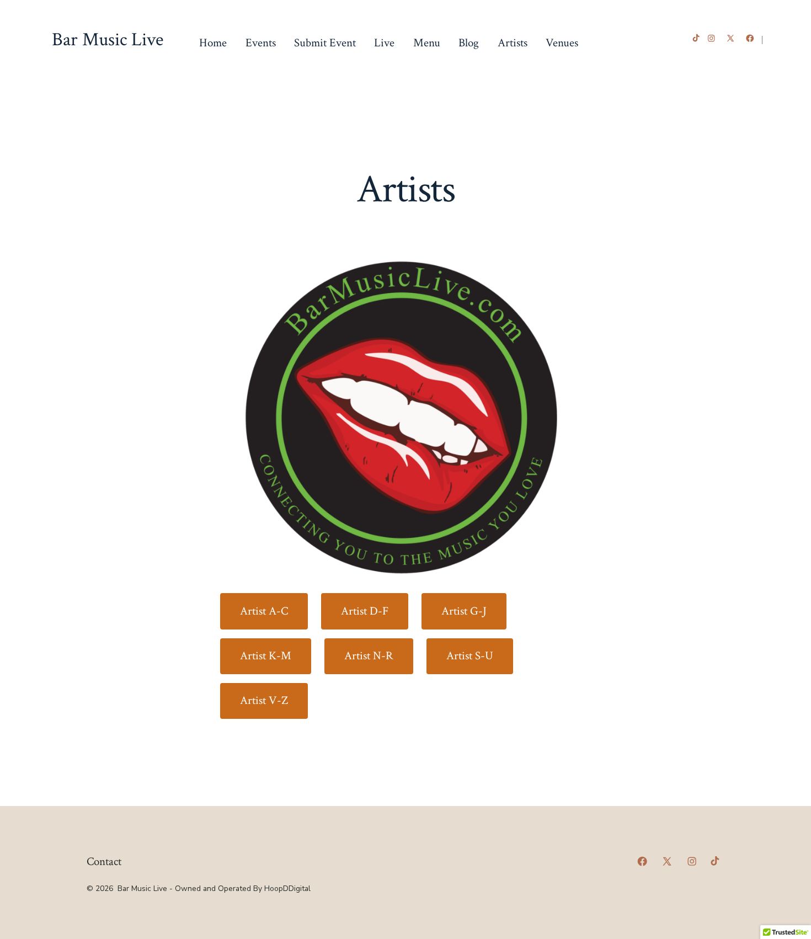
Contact (104, 861)
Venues (562, 42)
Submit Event (325, 42)
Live (384, 42)
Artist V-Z (264, 700)
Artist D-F (364, 611)
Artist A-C (264, 611)
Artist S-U (469, 655)
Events (261, 42)
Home (213, 42)
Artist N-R (368, 655)
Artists (512, 42)
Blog (468, 42)
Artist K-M (265, 655)
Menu (426, 42)
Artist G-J (464, 611)
